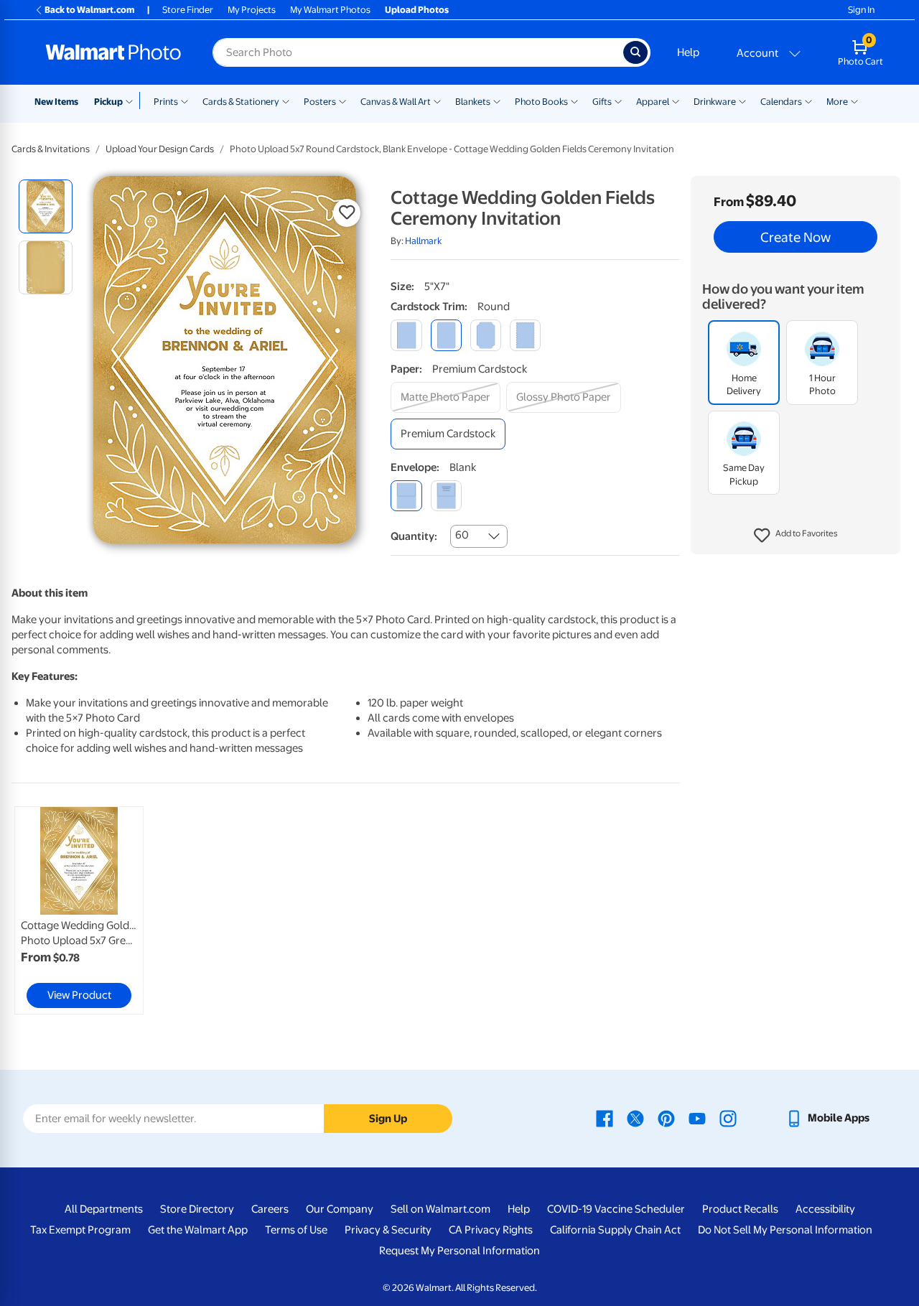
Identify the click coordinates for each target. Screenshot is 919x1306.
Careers (270, 1209)
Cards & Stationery (240, 101)
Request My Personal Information (459, 1250)
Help (688, 52)
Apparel (652, 101)
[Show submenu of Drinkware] (742, 100)
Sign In (861, 9)
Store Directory (197, 1209)
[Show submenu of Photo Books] (574, 100)
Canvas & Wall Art (395, 101)
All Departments (104, 1209)
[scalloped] (525, 334)
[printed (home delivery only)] (446, 495)
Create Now (795, 237)
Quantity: (414, 536)
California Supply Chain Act (615, 1229)
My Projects (252, 9)
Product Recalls (740, 1209)
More (837, 101)
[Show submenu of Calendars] (808, 100)
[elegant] (485, 334)
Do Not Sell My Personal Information (785, 1229)
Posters (320, 101)
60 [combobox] (462, 534)
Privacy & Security (388, 1229)
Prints (166, 101)
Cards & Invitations (50, 149)
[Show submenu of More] (854, 100)
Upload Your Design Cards (160, 149)
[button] (795, 535)
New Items (56, 101)
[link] (79, 910)
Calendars (781, 101)
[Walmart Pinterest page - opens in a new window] (666, 1117)
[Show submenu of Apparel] (675, 100)
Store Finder (187, 9)
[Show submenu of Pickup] (132, 100)
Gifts (602, 101)
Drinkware (715, 101)
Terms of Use (296, 1229)
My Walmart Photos (330, 9)
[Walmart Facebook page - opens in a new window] (604, 1117)
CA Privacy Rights (491, 1229)
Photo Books (541, 101)
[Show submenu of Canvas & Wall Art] (437, 100)
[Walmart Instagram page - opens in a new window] (728, 1117)
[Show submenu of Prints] (184, 100)
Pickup (108, 101)
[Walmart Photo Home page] (113, 52)
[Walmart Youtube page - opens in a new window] (697, 1117)
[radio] (46, 206)
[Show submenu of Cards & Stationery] (285, 100)
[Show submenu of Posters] (342, 100)
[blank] (406, 495)
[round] (446, 334)
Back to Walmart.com (89, 9)
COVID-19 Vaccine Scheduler (616, 1209)
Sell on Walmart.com (440, 1209)
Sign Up (388, 1118)
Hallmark (423, 240)
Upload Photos (417, 9)
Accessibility (825, 1209)
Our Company (339, 1209)
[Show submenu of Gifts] (618, 100)
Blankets (472, 101)
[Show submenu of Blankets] (497, 100)
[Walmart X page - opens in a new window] (635, 1117)
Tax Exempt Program (80, 1229)
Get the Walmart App (198, 1229)
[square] (406, 334)
